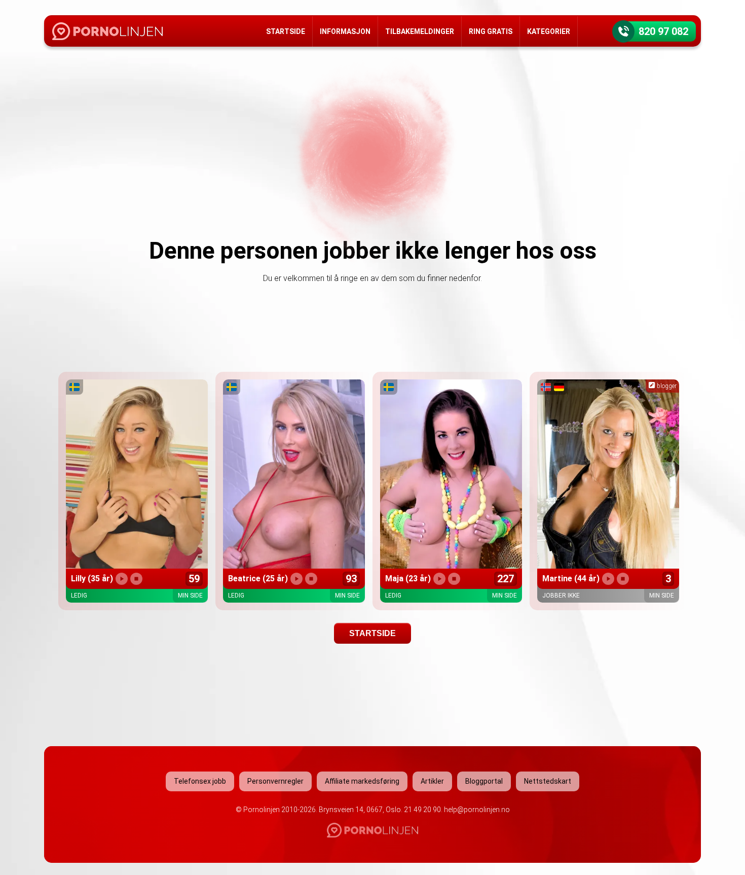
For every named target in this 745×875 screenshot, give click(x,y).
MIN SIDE (190, 595)
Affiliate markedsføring (362, 781)
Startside (285, 31)
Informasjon (345, 31)
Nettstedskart (547, 781)
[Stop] (136, 579)
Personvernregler (275, 781)
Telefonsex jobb (200, 781)
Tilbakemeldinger (419, 31)
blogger (666, 386)
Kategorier (548, 31)
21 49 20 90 (422, 810)
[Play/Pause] (122, 579)
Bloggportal (484, 781)
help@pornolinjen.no (477, 810)
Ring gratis (490, 31)
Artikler (432, 781)
